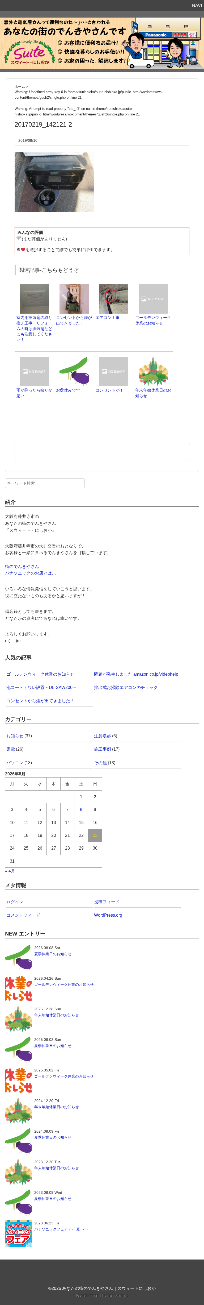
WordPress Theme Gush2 (102, 1295)
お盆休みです (68, 390)
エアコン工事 (108, 317)
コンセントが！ (110, 390)
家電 (10, 749)
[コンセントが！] (113, 359)
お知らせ (14, 736)
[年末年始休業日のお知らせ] (153, 359)
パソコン (14, 762)
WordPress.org (108, 915)
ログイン (14, 902)
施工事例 (102, 749)
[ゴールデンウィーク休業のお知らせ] (153, 287)
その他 (100, 762)
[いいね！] (18, 238)
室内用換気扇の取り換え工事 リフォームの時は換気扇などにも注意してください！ (34, 328)
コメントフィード (23, 915)
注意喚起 (102, 736)
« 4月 (10, 871)
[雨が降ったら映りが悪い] (34, 359)
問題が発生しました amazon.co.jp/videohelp (136, 674)
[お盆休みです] (74, 359)
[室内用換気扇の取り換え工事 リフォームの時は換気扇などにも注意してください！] (34, 287)
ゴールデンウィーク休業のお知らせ (40, 674)
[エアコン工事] (113, 287)
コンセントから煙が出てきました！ (40, 701)
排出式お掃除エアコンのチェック (126, 687)
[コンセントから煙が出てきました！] (74, 287)
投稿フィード (107, 902)
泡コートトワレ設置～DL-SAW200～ (41, 687)
